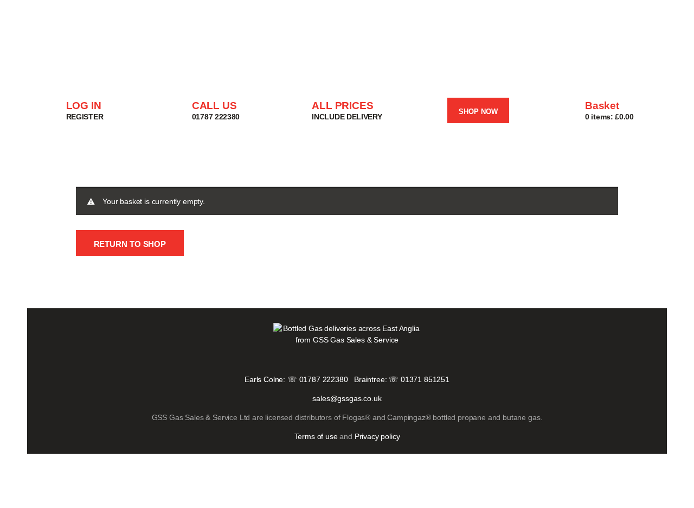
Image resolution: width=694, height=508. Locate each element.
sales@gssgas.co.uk (346, 398)
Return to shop (130, 244)
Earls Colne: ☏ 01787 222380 (296, 379)
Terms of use (316, 436)
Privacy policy (377, 436)
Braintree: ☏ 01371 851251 (401, 379)
